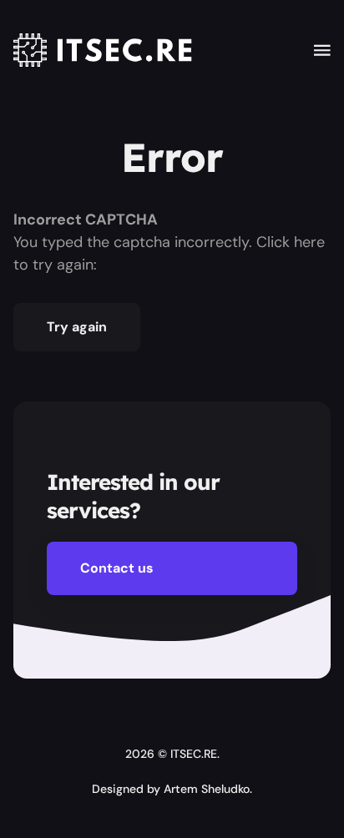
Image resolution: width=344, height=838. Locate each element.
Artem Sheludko (207, 788)
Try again (77, 327)
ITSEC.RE (193, 753)
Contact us (117, 568)
